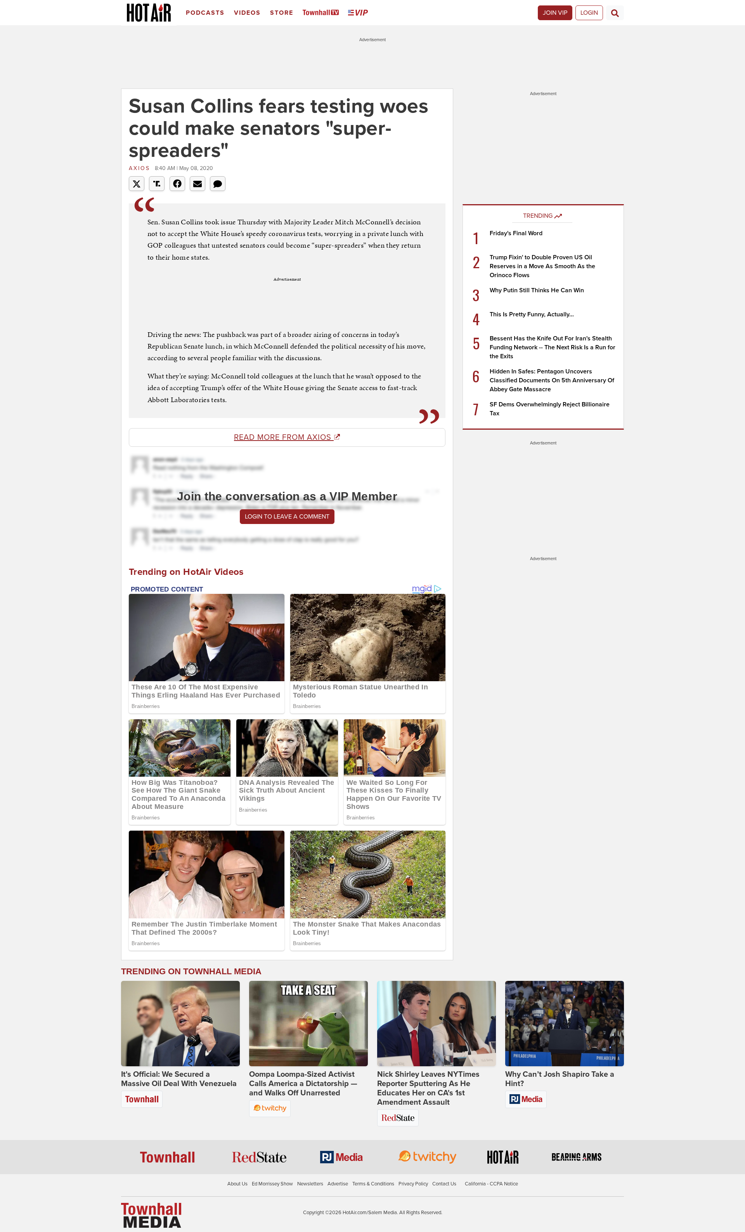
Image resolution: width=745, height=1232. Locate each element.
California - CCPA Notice (491, 1184)
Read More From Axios (284, 437)
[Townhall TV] (322, 13)
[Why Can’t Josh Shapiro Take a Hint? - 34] (564, 1023)
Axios (141, 168)
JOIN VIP (555, 13)
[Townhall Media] (151, 1215)
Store (281, 13)
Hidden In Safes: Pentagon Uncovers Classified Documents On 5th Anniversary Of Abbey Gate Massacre (552, 380)
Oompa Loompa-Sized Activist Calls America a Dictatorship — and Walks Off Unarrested (303, 1084)
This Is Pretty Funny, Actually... (532, 314)
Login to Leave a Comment (287, 517)
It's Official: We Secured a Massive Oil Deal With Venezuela (179, 1079)
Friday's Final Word (516, 233)
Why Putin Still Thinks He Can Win (537, 290)
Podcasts (205, 13)
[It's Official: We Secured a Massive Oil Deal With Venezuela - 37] (180, 1023)
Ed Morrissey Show (272, 1184)
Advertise (337, 1184)
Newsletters (310, 1184)
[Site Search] (615, 12)
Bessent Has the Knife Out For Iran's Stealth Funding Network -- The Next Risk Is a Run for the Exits (552, 347)
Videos (247, 13)
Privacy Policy (413, 1184)
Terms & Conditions (373, 1184)
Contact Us (444, 1184)
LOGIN (589, 13)
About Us (237, 1184)
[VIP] (359, 13)
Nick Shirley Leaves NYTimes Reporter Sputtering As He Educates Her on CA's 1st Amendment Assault (428, 1088)
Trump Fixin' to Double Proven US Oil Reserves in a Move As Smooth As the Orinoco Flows (542, 266)
